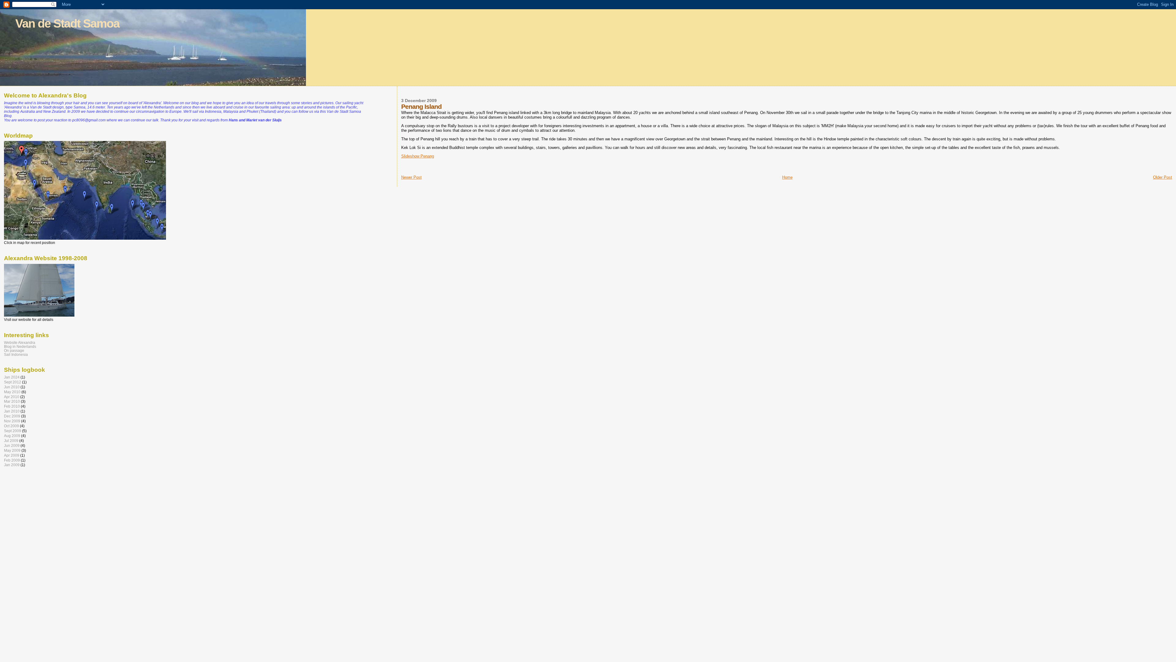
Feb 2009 (12, 460)
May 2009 (12, 450)
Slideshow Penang (417, 156)
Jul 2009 (11, 441)
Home (787, 177)
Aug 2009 (12, 436)
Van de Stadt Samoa (67, 23)
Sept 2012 (12, 382)
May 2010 (12, 392)
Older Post (1162, 177)
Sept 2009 (12, 431)
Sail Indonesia (16, 354)
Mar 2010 (12, 401)
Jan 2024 (12, 377)
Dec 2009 (12, 416)
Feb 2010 (12, 406)
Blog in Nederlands (20, 346)
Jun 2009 (12, 445)
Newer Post (411, 177)
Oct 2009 (11, 426)
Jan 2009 (12, 465)
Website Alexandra (19, 342)
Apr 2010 (11, 397)
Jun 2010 (12, 387)
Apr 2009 (11, 455)
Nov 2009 (12, 421)
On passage (14, 350)
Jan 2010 (12, 411)
